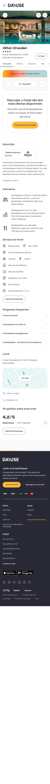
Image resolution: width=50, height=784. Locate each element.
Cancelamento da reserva (36, 519)
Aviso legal (6, 598)
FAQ (42, 64)
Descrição (32, 64)
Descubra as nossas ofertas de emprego (13, 525)
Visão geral (7, 64)
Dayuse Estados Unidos (11, 549)
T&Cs (37, 598)
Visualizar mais (10, 180)
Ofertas (20, 64)
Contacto (30, 510)
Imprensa (6, 519)
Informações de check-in (14, 324)
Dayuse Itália (7, 553)
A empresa (6, 510)
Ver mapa (41, 56)
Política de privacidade (23, 598)
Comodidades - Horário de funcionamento (22, 342)
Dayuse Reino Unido (10, 544)
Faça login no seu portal (35, 484)
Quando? (26, 84)
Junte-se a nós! (11, 484)
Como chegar (12, 393)
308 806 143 (12, 400)
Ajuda (29, 515)
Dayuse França (8, 539)
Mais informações (14, 299)
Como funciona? (10, 315)
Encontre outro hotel (25, 125)
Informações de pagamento (15, 333)
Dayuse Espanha (9, 558)
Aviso (5, 515)
